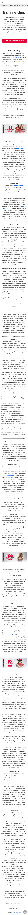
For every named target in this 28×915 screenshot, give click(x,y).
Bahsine (17, 57)
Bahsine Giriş (5, 5)
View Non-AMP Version (17, 912)
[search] (26, 2)
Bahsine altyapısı (8, 475)
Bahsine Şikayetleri (13, 5)
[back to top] (25, 912)
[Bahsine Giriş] (13, 2)
